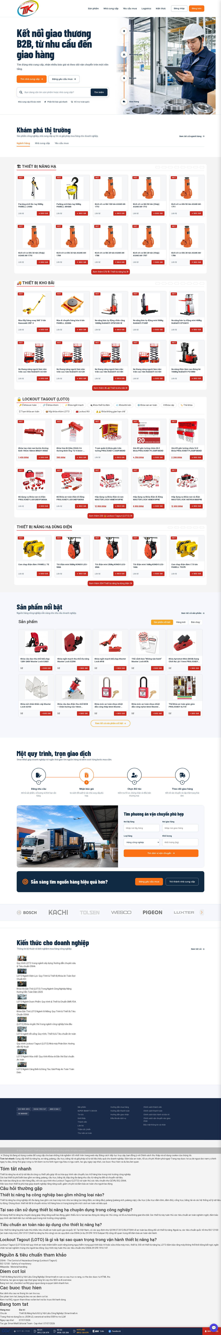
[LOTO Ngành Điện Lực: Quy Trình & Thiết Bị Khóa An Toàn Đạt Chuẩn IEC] (47, 971)
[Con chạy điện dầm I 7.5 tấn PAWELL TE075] (187, 548)
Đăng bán (196, 8)
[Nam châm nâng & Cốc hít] (176, 167)
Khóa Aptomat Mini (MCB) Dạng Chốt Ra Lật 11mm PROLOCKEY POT (184, 660)
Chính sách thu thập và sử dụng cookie (159, 1155)
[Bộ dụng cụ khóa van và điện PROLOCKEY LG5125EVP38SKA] (34, 481)
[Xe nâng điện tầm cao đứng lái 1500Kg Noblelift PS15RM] (187, 353)
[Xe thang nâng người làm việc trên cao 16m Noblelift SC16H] (148, 353)
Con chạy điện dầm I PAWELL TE (33, 564)
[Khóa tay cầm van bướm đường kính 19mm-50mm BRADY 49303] (34, 432)
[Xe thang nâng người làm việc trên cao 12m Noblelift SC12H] (72, 353)
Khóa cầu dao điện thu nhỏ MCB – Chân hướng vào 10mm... (72, 705)
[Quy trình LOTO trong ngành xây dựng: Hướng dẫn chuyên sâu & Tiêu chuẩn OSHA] (47, 958)
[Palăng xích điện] (170, 527)
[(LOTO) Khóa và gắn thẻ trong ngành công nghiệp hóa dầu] (47, 1019)
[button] (201, 912)
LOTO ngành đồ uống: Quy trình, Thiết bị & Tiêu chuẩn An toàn (46, 1034)
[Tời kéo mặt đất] (195, 527)
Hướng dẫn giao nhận (119, 1114)
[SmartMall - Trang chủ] (28, 8)
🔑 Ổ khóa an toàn (28, 405)
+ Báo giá (46, 668)
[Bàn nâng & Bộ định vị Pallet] (170, 167)
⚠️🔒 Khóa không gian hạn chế (110, 411)
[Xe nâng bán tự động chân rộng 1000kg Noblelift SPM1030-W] (110, 304)
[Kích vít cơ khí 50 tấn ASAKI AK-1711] (187, 188)
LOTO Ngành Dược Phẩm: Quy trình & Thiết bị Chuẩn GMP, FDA (46, 1001)
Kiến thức (161, 8)
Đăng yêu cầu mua (62, 79)
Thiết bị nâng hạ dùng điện (44, 527)
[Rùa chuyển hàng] (202, 283)
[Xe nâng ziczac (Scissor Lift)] (189, 283)
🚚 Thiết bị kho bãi (35, 283)
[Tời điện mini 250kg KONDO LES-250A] (110, 548)
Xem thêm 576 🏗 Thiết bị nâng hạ (109, 272)
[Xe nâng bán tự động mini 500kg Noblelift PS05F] (148, 304)
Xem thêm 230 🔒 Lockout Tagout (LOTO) (109, 516)
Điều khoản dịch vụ (118, 1118)
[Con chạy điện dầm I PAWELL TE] (34, 548)
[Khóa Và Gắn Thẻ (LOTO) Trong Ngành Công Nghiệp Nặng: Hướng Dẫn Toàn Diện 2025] (47, 984)
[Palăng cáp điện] (176, 527)
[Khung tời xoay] (183, 167)
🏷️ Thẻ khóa (186, 405)
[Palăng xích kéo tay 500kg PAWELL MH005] (72, 188)
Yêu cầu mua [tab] (62, 143)
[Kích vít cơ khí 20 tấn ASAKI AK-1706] (187, 237)
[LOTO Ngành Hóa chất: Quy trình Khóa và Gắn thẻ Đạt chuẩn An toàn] (47, 1051)
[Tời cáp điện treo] (183, 527)
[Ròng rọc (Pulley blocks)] (202, 167)
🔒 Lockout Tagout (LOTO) (43, 399)
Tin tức (81, 1114)
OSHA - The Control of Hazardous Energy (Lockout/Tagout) (28, 1260)
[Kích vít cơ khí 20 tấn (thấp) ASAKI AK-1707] (148, 237)
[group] (32, 912)
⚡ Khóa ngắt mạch (74, 405)
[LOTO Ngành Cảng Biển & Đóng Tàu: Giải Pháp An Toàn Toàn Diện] (47, 1064)
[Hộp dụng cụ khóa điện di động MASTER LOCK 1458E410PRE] (148, 481)
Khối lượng (167, 836)
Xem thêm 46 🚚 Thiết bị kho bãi (109, 388)
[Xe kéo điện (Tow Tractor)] (176, 283)
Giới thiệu (82, 1118)
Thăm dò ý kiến (84, 1129)
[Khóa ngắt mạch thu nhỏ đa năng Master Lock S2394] (73, 642)
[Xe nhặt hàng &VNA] (183, 283)
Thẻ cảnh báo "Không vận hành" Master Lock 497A (147, 660)
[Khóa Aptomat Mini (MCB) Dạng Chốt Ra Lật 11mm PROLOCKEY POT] (184, 642)
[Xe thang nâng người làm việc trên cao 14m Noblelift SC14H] (34, 353)
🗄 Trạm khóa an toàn (29, 411)
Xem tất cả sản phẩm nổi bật (109, 723)
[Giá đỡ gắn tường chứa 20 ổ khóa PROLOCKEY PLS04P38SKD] (148, 432)
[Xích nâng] (195, 167)
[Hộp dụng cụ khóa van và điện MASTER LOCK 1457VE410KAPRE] (187, 481)
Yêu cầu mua (130, 8)
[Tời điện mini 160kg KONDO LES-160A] (148, 548)
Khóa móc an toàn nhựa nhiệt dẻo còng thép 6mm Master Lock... (109, 705)
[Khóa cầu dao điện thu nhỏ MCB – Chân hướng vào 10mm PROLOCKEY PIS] (73, 687)
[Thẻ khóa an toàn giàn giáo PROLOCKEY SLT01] (184, 687)
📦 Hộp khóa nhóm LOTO (57, 411)
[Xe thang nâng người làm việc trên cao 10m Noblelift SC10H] (110, 353)
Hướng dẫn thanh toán (120, 1111)
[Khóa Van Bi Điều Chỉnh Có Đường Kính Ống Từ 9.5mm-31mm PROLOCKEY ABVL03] (72, 432)
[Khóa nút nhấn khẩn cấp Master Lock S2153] (36, 687)
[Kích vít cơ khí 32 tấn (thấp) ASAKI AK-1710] (34, 237)
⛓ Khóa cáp (168, 405)
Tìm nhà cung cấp (30, 79)
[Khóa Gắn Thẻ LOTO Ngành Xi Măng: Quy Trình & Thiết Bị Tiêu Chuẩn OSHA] (47, 1006)
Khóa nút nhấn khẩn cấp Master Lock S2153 (35, 705)
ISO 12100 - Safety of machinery (15, 1263)
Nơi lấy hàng (129, 822)
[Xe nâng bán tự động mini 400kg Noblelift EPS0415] (187, 304)
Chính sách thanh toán (152, 1111)
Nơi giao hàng (168, 822)
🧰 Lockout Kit (83, 411)
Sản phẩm (93, 8)
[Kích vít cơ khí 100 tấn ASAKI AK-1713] (110, 188)
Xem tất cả (196, 949)
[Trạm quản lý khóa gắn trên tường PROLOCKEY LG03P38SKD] (110, 432)
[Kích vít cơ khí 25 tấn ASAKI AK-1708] (110, 237)
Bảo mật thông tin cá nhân (154, 1125)
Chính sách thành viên (152, 1107)
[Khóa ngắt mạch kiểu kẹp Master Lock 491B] (110, 642)
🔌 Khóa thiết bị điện (100, 405)
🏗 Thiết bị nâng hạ (36, 166)
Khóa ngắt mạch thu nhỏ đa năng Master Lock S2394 (73, 660)
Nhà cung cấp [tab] (42, 143)
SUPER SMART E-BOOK (87, 1111)
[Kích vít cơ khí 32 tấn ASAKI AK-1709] (72, 237)
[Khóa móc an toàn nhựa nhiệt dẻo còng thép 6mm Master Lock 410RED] (110, 687)
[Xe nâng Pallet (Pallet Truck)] (157, 283)
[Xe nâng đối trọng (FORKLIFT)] (195, 283)
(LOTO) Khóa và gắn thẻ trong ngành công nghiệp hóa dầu (44, 1024)
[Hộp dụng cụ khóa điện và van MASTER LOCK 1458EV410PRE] (110, 481)
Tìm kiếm (99, 92)
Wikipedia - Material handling (13, 1267)
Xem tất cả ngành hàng (190, 136)
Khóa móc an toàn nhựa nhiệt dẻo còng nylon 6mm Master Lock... (146, 705)
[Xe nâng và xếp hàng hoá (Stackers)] (164, 283)
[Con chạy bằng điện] (202, 527)
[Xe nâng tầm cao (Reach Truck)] (170, 283)
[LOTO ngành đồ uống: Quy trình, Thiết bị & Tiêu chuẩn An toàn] (47, 1029)
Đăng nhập (179, 8)
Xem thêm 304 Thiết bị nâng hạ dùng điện (109, 583)
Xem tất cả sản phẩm (191, 613)
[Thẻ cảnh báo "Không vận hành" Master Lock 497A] (147, 642)
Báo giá (44, 213)
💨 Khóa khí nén (123, 405)
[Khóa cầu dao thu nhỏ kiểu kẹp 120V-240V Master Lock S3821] (36, 642)
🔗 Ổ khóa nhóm (50, 405)
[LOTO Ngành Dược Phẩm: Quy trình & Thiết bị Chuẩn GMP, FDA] (47, 997)
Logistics (146, 8)
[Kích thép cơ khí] (189, 167)
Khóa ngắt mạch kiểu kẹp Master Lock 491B (110, 660)
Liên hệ (80, 1126)
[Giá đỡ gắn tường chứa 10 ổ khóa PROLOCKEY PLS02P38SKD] (187, 432)
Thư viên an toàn (85, 1133)
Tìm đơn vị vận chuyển (159, 853)
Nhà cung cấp (111, 8)
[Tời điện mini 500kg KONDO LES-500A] (72, 548)
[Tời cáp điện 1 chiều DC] (189, 527)
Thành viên (82, 1122)
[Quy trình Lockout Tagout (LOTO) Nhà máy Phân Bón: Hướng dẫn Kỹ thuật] (47, 1039)
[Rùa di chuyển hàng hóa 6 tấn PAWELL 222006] (72, 304)
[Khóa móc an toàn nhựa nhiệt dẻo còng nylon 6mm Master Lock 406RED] (147, 687)
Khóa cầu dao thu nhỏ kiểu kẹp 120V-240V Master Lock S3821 (35, 660)
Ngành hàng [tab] (23, 143)
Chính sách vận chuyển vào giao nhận (156, 1119)
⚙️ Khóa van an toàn (147, 405)
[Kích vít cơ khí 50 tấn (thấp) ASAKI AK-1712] (148, 188)
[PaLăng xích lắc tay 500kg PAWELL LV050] (34, 188)
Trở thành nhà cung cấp (182, 881)
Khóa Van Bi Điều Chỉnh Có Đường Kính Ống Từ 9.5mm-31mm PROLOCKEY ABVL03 (70, 451)
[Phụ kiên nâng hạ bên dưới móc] (164, 167)
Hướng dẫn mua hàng (119, 1107)
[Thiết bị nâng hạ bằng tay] (157, 167)
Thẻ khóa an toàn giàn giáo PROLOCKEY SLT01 (182, 705)
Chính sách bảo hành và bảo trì (156, 1114)
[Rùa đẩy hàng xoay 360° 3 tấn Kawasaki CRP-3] (34, 304)
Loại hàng (128, 836)
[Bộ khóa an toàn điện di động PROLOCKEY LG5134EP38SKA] (72, 481)
